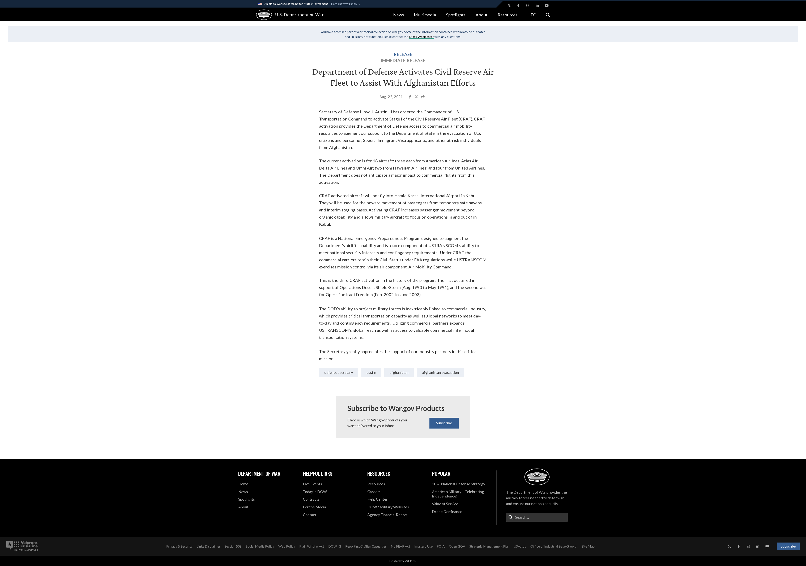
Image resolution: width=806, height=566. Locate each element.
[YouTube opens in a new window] (547, 5)
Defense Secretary (338, 372)
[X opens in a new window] (509, 5)
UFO (531, 14)
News (398, 14)
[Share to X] (417, 97)
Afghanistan (399, 372)
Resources (507, 14)
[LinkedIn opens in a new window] (537, 5)
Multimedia (425, 14)
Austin (371, 372)
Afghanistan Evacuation (440, 372)
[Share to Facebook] (410, 97)
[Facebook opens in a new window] (518, 5)
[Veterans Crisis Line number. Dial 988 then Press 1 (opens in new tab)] (22, 546)
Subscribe (444, 423)
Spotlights (456, 14)
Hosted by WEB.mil (403, 561)
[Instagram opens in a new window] (528, 5)
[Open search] (548, 14)
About (482, 14)
